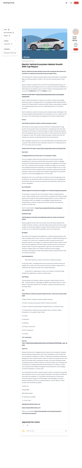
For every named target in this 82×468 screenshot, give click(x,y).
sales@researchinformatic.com (31, 404)
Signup (76, 2)
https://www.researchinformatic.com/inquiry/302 (51, 148)
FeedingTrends (8, 3)
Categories (7, 49)
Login (71, 2)
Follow (75, 49)
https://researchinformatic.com (31, 407)
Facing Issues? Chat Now (9, 53)
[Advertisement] (41, 16)
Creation (6, 41)
